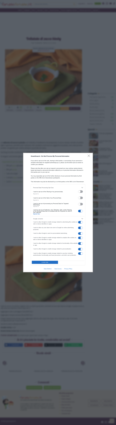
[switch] (80, 191)
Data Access (58, 268)
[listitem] (58, 188)
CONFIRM (45, 262)
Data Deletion (48, 268)
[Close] (89, 156)
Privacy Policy (68, 268)
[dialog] (58, 212)
